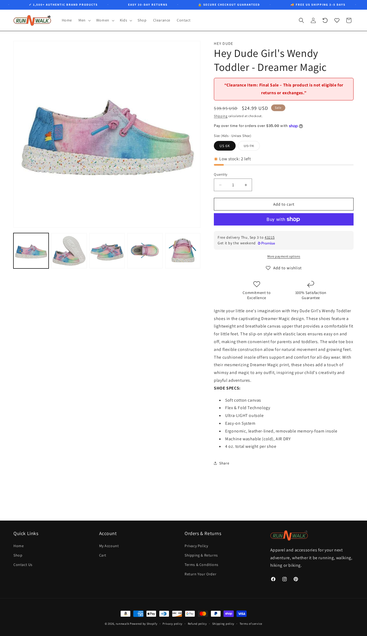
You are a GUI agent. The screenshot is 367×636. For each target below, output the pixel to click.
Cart (102, 555)
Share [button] (224, 463)
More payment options (283, 256)
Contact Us (23, 564)
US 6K (225, 145)
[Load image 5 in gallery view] (182, 250)
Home (18, 545)
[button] (84, 20)
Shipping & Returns (201, 555)
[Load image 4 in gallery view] (145, 250)
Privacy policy (172, 623)
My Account (109, 545)
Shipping (221, 116)
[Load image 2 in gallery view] (69, 250)
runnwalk (122, 624)
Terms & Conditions (201, 564)
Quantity (220, 174)
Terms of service (251, 623)
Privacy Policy (196, 545)
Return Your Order (200, 574)
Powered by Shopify (143, 624)
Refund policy (197, 623)
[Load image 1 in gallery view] (31, 250)
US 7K (252, 147)
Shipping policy (223, 623)
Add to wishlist (287, 267)
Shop (17, 555)
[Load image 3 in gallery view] (107, 250)
